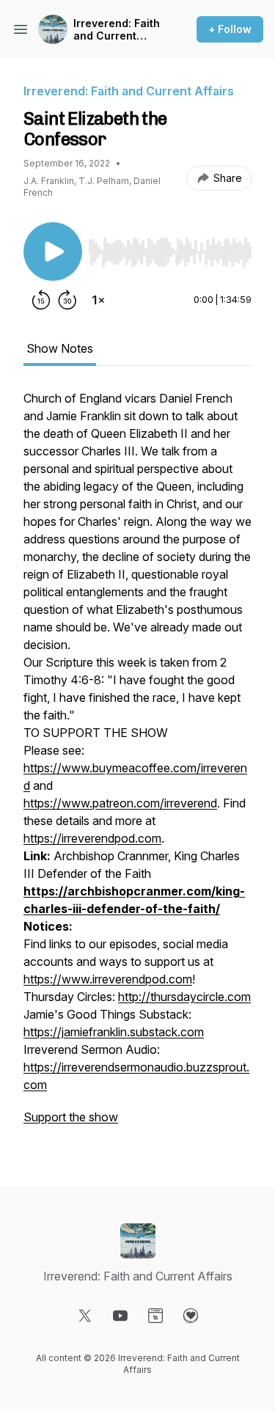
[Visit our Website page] (155, 1315)
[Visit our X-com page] (85, 1315)
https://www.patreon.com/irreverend (120, 803)
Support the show (70, 1117)
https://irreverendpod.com (92, 838)
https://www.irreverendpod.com (107, 979)
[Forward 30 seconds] (67, 300)
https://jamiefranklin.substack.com (113, 1032)
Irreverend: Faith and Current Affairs (116, 30)
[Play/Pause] (52, 251)
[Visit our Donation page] (190, 1315)
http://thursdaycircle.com (184, 996)
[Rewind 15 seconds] (41, 300)
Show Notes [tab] (59, 348)
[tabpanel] (137, 764)
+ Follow (230, 29)
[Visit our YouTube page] (120, 1315)
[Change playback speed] (98, 300)
